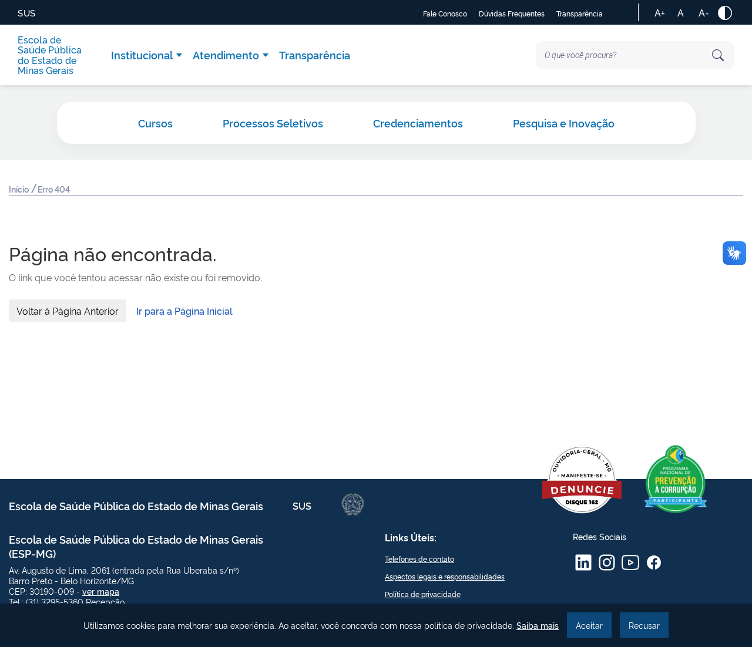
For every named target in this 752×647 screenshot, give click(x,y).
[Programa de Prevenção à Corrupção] (675, 479)
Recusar (644, 625)
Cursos (155, 123)
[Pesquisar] (718, 55)
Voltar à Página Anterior (67, 310)
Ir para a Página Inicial (184, 310)
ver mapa (100, 591)
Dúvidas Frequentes (512, 13)
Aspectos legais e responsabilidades (445, 576)
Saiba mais (537, 625)
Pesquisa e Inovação (564, 123)
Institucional (142, 55)
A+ (659, 12)
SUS (27, 12)
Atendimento (226, 55)
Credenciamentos (418, 123)
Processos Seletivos (273, 123)
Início (20, 188)
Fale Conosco (445, 13)
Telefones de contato (419, 559)
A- (704, 12)
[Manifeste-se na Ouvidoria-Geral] (581, 479)
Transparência (579, 13)
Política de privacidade (423, 594)
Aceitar (589, 625)
